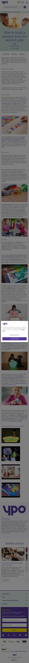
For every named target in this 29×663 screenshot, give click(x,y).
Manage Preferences (14, 334)
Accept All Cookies (14, 338)
